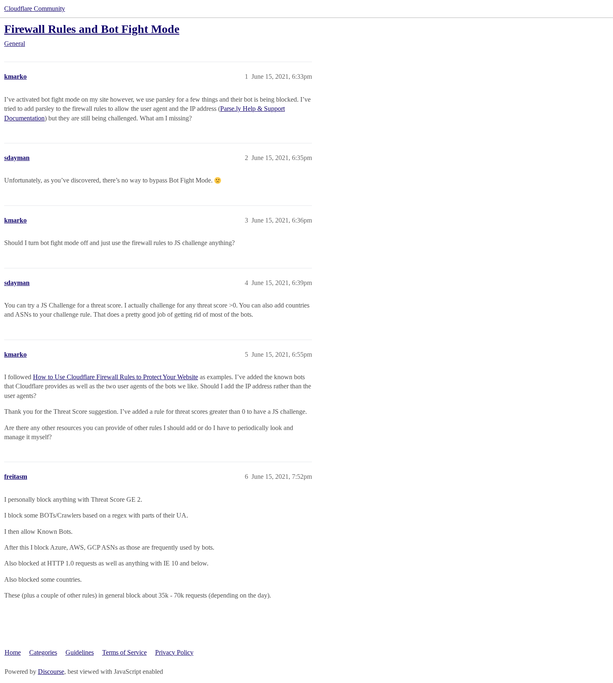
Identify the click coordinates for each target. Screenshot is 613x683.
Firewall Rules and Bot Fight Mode (91, 29)
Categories (43, 652)
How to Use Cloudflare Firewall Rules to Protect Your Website (115, 376)
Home (13, 652)
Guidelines (79, 652)
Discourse (51, 671)
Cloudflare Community (34, 8)
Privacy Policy (174, 652)
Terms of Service (124, 652)
